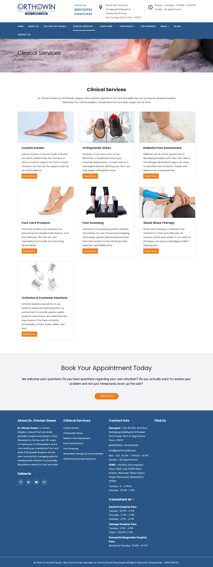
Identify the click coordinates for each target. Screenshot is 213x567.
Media (163, 26)
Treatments (126, 26)
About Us (33, 26)
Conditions (106, 26)
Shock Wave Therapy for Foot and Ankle (83, 454)
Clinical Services (83, 26)
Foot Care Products (73, 443)
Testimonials (148, 26)
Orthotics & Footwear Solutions (79, 459)
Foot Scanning (70, 448)
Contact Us (24, 34)
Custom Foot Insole (55, 26)
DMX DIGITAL (172, 562)
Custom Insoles (71, 428)
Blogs (177, 26)
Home (21, 26)
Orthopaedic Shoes (73, 433)
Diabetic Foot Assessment (76, 438)
